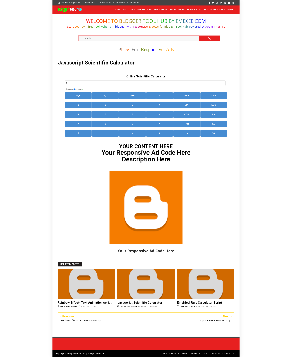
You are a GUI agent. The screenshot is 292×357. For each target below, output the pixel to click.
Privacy (194, 353)
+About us (90, 2)
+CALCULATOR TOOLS (197, 10)
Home (164, 353)
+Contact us (105, 2)
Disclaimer (215, 353)
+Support (120, 2)
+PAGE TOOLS (160, 10)
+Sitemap (134, 2)
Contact (184, 353)
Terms (204, 353)
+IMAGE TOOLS (177, 10)
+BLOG (231, 10)
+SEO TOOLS (129, 10)
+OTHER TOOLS (217, 10)
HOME (118, 10)
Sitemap (227, 353)
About (173, 353)
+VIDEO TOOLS (144, 10)
